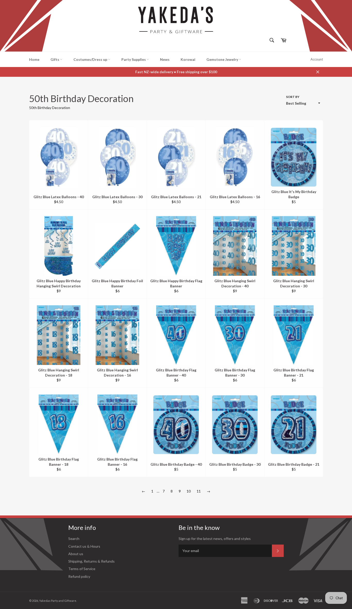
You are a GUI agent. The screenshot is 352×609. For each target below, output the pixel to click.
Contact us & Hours (84, 546)
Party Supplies (134, 59)
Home (34, 59)
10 (189, 491)
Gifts (55, 59)
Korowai (188, 59)
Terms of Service (81, 568)
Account (317, 59)
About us (75, 554)
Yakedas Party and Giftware (57, 600)
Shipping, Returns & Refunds (91, 561)
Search (73, 538)
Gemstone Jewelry (222, 59)
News (165, 59)
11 (199, 491)
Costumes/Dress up (90, 59)
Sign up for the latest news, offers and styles (215, 538)
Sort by (292, 97)
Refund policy (79, 576)
